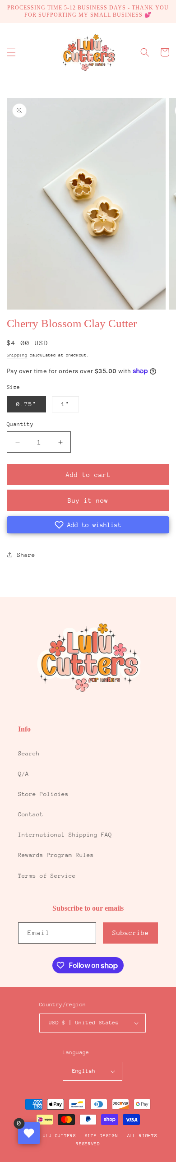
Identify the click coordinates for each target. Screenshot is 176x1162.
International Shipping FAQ (65, 834)
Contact (30, 814)
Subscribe (130, 932)
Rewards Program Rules (56, 855)
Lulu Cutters (58, 1136)
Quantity (20, 424)
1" (65, 404)
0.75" (26, 404)
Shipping (17, 354)
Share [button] (26, 554)
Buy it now (88, 500)
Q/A (23, 773)
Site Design (101, 1136)
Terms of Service (47, 875)
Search (29, 753)
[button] (11, 52)
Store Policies (43, 794)
